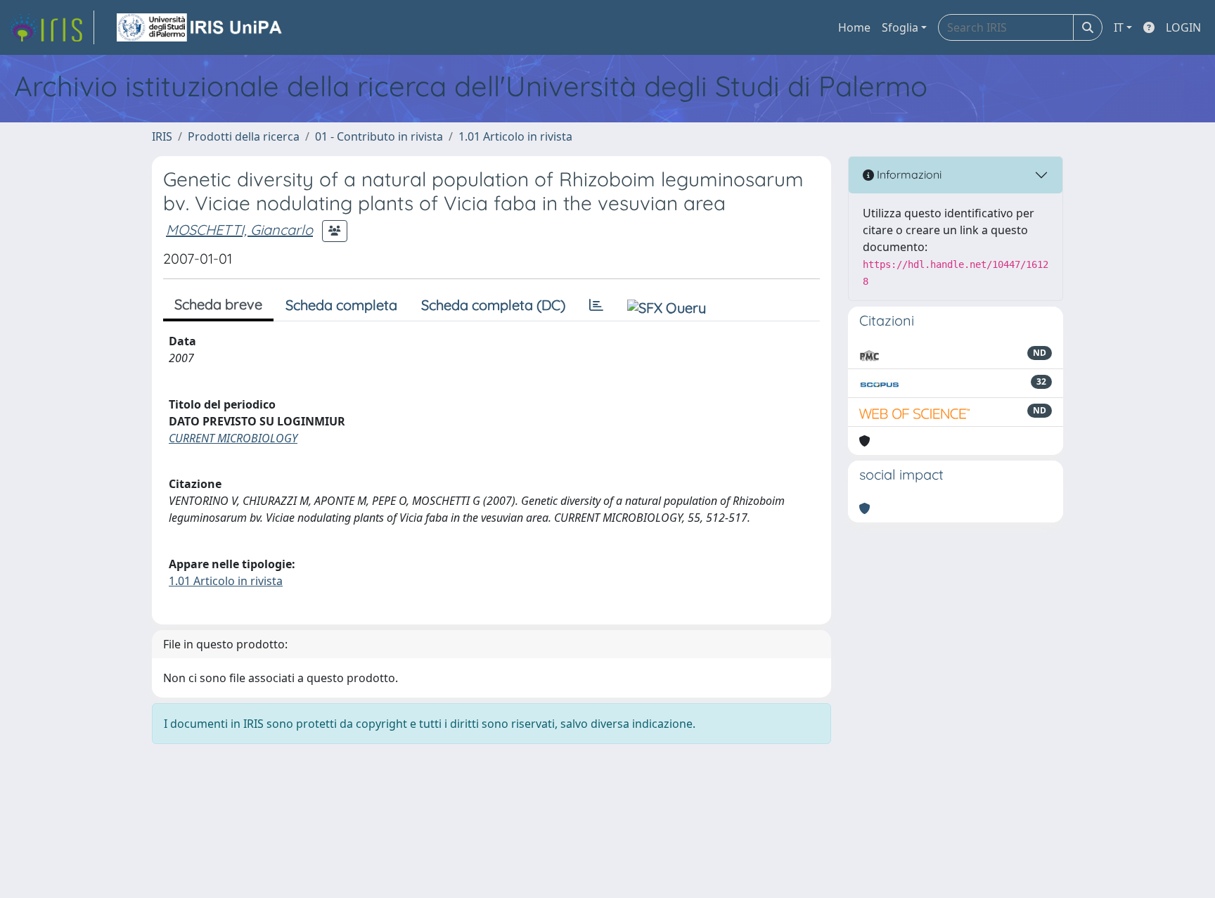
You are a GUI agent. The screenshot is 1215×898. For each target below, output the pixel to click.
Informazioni (907, 174)
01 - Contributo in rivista (379, 136)
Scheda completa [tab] (341, 305)
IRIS (162, 136)
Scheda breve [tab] (218, 304)
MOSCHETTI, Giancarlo (239, 229)
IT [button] (1119, 27)
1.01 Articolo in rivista (515, 136)
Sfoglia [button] (900, 27)
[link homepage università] (200, 27)
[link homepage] (51, 27)
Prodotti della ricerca (244, 136)
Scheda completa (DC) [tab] (493, 305)
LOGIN (1183, 27)
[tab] (596, 305)
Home (854, 27)
